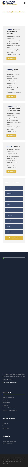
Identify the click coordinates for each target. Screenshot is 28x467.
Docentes (5, 405)
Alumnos (5, 400)
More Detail (11, 58)
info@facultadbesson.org (10, 382)
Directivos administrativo (10, 410)
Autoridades (6, 402)
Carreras (5, 423)
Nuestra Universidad (8, 397)
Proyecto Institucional (9, 408)
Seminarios (6, 428)
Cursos (5, 426)
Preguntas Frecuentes (9, 441)
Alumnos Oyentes (8, 444)
